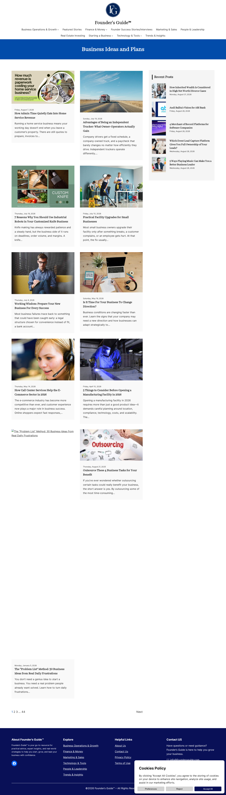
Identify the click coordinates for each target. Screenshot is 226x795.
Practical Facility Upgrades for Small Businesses (106, 219)
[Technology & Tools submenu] (141, 36)
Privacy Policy (123, 757)
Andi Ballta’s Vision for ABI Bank (188, 107)
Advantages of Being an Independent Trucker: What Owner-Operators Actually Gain (109, 127)
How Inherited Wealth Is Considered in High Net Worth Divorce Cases (190, 89)
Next (139, 711)
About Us (120, 745)
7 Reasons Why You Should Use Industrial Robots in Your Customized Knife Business (41, 219)
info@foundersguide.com (184, 759)
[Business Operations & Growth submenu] (58, 29)
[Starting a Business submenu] (112, 36)
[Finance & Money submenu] (106, 29)
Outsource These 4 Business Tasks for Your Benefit (110, 473)
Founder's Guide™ (113, 23)
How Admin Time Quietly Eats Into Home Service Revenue (40, 116)
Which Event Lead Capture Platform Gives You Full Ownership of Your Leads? (190, 144)
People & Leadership (75, 768)
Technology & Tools (74, 763)
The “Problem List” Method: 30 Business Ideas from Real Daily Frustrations (39, 671)
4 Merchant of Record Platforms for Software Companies (189, 126)
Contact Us (121, 751)
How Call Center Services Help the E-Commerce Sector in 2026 (38, 393)
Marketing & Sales (73, 757)
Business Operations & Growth (80, 745)
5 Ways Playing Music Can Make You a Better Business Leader (190, 163)
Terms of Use (122, 763)
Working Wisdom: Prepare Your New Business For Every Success (37, 306)
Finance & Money (73, 751)
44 (23, 711)
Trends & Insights (73, 774)
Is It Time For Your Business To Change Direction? (107, 304)
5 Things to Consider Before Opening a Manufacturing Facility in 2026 (107, 393)
